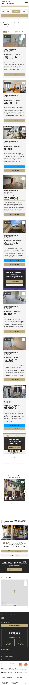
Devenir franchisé (5, 653)
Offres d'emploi (5, 649)
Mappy (15, 605)
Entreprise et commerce (7, 656)
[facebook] (2, 618)
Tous (3, 11)
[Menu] (26, 2)
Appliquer (14, 15)
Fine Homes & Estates (6, 659)
